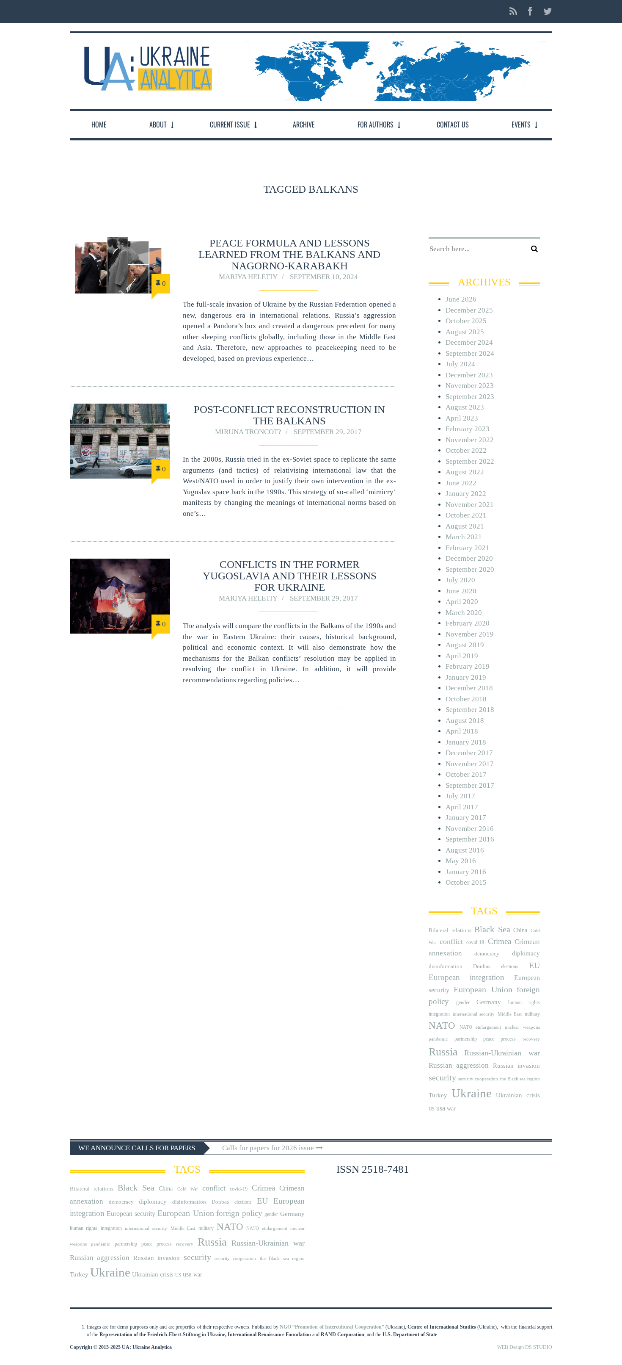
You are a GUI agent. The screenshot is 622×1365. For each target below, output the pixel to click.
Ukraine (471, 1093)
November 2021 (470, 505)
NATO (442, 1025)
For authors (376, 124)
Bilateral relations (450, 930)
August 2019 (465, 645)
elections (509, 966)
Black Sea (492, 929)
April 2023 (462, 418)
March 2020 (464, 613)
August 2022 (465, 472)
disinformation (445, 966)
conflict (451, 941)
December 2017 (469, 753)
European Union (483, 989)
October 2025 (466, 321)
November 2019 (470, 634)
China (520, 930)
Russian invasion (516, 1065)
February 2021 (468, 548)
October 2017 (466, 774)
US (432, 1109)
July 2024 (460, 364)
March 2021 (464, 537)
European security (131, 1213)
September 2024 (470, 353)
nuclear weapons (522, 1027)
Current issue (230, 124)
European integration (466, 977)
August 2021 (465, 526)
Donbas (481, 966)
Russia (443, 1052)
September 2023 (470, 397)
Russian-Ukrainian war (501, 1053)
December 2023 (469, 375)
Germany (488, 1002)
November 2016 (470, 829)
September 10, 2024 (324, 277)
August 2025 (465, 332)
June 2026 (461, 299)
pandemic (438, 1039)
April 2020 (462, 602)
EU (534, 965)
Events (521, 124)
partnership (465, 1038)
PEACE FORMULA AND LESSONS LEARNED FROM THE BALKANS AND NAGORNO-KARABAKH (289, 254)
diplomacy (526, 953)
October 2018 (466, 699)
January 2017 (466, 818)
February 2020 (468, 623)
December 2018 (469, 688)
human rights (524, 1002)
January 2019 (466, 677)
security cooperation (478, 1079)
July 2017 (460, 796)
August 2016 (465, 850)
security (442, 1077)
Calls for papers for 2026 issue (269, 1148)
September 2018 (470, 710)
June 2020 (461, 591)
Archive (304, 124)
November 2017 (470, 764)
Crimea (499, 941)
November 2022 (470, 440)
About (158, 124)
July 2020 (460, 580)
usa (440, 1108)
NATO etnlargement (480, 1027)
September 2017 (470, 785)
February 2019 (468, 666)
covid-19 (475, 942)
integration (439, 1013)
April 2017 (462, 807)
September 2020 (470, 569)
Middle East (510, 1014)
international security (474, 1014)
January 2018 (466, 742)
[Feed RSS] (513, 11)
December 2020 (469, 558)
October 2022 (466, 450)
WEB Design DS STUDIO (524, 1347)
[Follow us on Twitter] (545, 11)
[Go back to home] (146, 66)
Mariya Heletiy (248, 277)
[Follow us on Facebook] (530, 11)
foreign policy (239, 1213)
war (451, 1108)
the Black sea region (520, 1079)
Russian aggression (459, 1065)
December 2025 (469, 310)
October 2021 (466, 515)
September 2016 (470, 839)
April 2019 (462, 656)
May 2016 (461, 861)
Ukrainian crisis (518, 1095)
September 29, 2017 (328, 432)
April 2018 (462, 731)
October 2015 (466, 882)
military (532, 1013)
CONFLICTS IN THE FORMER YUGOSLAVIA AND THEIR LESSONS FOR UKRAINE (290, 576)
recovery (531, 1039)
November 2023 (470, 386)
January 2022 (466, 494)
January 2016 (466, 872)
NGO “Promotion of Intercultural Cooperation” (332, 1327)
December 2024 (469, 342)
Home (99, 124)
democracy (486, 953)
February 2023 (468, 429)
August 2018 (465, 721)
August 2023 (465, 407)
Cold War (187, 1189)
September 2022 (470, 461)
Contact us (453, 124)
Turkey (438, 1095)
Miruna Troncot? (248, 432)
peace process (499, 1038)
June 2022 (461, 483)
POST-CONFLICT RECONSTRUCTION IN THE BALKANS (289, 415)
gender (463, 1002)
